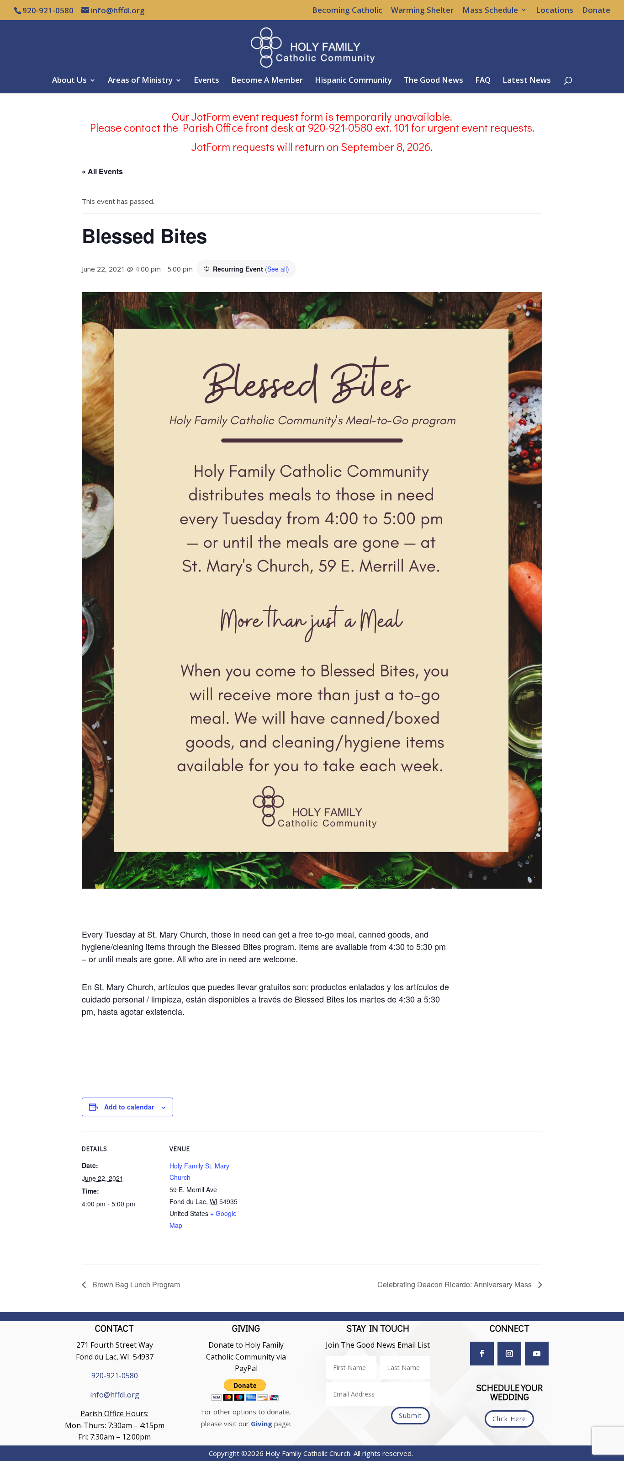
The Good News (433, 81)
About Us (69, 81)
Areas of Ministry (140, 81)
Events (206, 81)
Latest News (526, 81)
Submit (410, 1415)
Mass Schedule (490, 10)
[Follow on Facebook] (482, 1353)
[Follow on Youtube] (537, 1353)
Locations (554, 10)
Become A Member (267, 81)
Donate (596, 10)
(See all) (277, 268)
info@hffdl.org (114, 1395)
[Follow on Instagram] (509, 1353)
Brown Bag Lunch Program (135, 1284)
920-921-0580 (114, 1375)
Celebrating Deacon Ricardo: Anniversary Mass (455, 1284)
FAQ (483, 81)
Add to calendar (129, 1106)
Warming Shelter (422, 10)
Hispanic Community (353, 81)
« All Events (102, 171)
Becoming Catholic (347, 10)
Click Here (509, 1418)
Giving (261, 1423)
